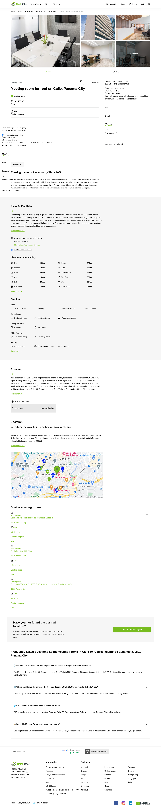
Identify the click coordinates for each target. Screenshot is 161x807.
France (107, 779)
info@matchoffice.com (20, 775)
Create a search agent (55, 767)
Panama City (40, 11)
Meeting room (29, 11)
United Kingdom (111, 771)
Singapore (132, 779)
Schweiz (108, 790)
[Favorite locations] (149, 4)
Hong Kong (133, 775)
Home (13, 11)
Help (47, 4)
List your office (112, 4)
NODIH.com (51, 786)
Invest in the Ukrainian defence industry (62, 790)
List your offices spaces (55, 775)
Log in (134, 4)
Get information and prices (116, 88)
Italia (106, 782)
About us (56, 4)
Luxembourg (109, 767)
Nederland (84, 786)
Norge (83, 775)
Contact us (50, 779)
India (130, 782)
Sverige (83, 771)
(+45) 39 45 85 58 (18, 777)
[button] (80, 513)
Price (123, 4)
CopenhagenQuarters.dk (56, 794)
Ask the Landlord (113, 91)
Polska (131, 771)
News (48, 782)
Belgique (84, 790)
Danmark (84, 767)
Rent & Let (35, 4)
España (107, 775)
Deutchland (85, 782)
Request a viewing (113, 93)
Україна (131, 767)
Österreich (108, 786)
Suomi (83, 779)
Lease (20, 11)
